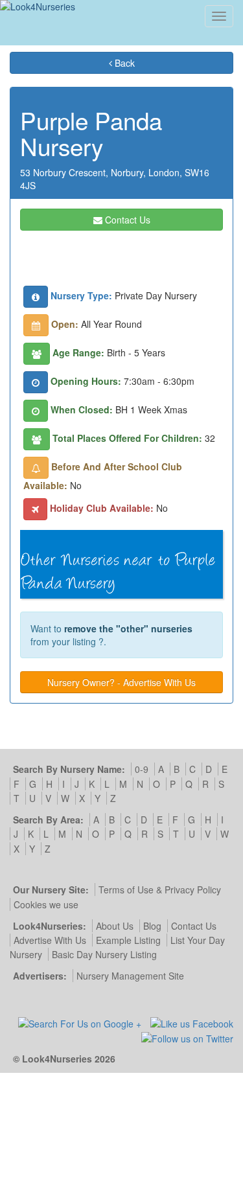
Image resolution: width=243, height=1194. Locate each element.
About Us (114, 925)
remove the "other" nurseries (128, 628)
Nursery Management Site (130, 975)
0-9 (141, 769)
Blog (152, 925)
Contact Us (126, 219)
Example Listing (128, 940)
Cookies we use (46, 904)
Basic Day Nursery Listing (104, 954)
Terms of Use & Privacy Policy (159, 889)
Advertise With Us (50, 940)
